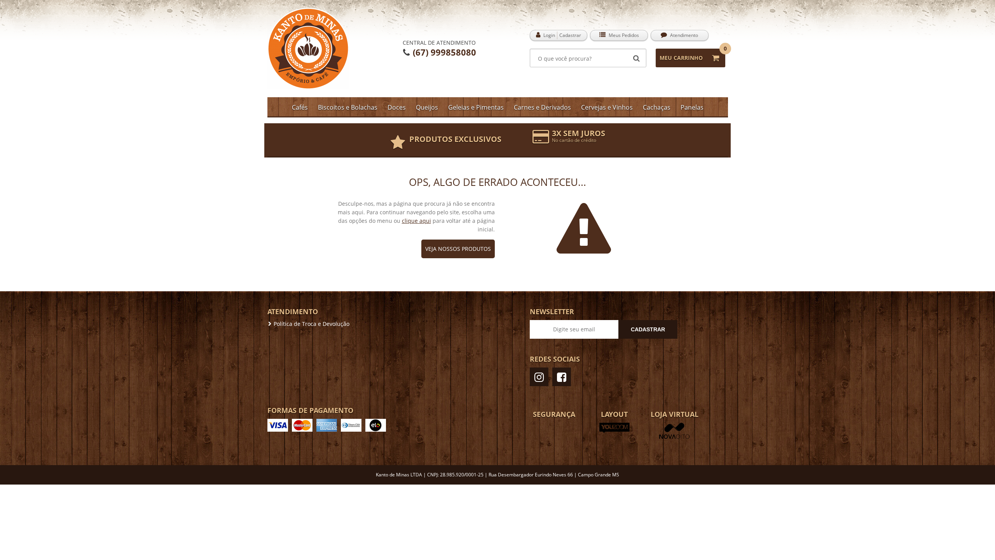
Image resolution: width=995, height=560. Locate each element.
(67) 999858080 (443, 52)
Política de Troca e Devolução (311, 323)
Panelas (692, 107)
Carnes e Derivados (542, 107)
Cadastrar (570, 35)
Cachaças (656, 107)
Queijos (427, 107)
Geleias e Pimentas (476, 107)
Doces (397, 107)
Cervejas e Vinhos (607, 107)
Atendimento (683, 35)
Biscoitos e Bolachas (347, 107)
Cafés (300, 107)
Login (548, 35)
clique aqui (416, 220)
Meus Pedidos (623, 35)
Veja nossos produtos (458, 248)
